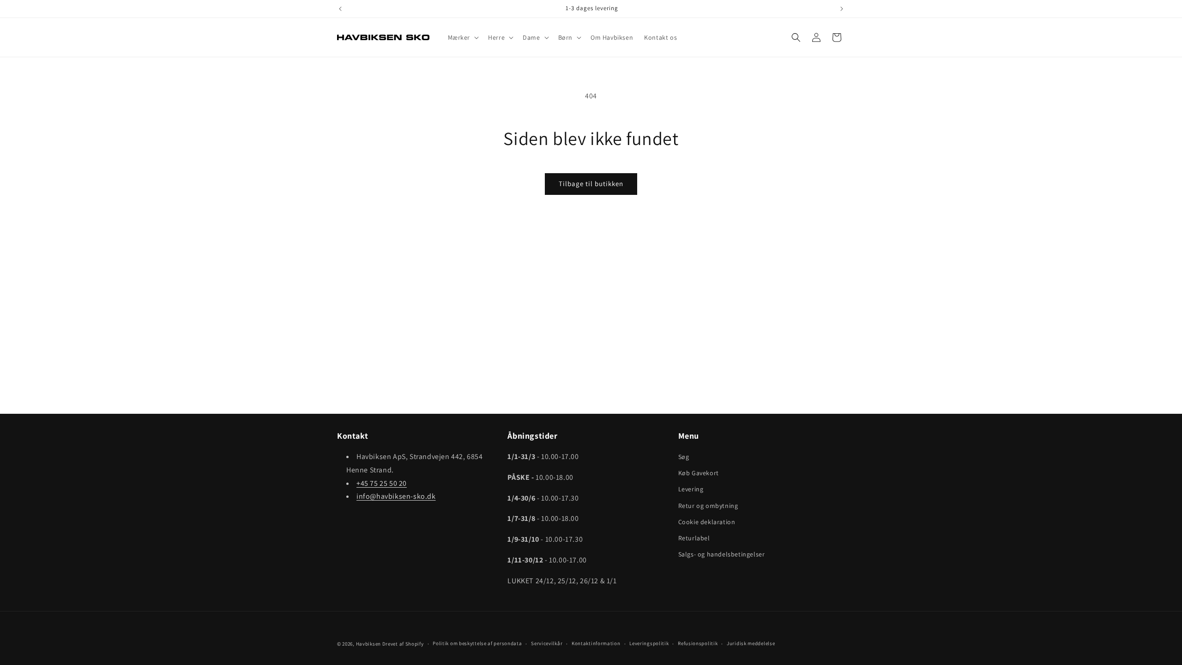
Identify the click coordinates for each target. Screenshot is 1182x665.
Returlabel (694, 538)
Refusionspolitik (698, 643)
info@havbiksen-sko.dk (396, 496)
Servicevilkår (546, 643)
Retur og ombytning (708, 506)
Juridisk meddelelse (751, 643)
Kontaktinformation (596, 643)
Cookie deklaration (707, 522)
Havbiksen (368, 644)
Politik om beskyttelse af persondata (477, 643)
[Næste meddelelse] (842, 9)
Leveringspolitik (649, 643)
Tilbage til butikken (591, 183)
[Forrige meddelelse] (340, 9)
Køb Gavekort (698, 473)
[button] (462, 37)
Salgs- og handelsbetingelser (721, 554)
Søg (683, 457)
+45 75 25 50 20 (381, 483)
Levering (691, 489)
